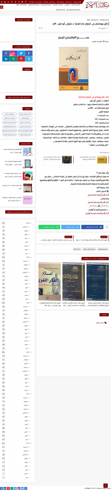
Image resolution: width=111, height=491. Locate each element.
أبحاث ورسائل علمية (25, 114)
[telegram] (15, 1)
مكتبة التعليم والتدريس (73, 9)
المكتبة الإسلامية (46, 4)
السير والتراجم (104, 19)
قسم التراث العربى (25, 126)
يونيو (26, 234)
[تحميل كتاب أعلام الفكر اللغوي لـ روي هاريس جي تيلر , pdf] (49, 281)
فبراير (26, 249)
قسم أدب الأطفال (9, 118)
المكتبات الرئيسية (58, 4)
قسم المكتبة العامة (9, 134)
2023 (27, 352)
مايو (26, 238)
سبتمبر (26, 268)
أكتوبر (26, 314)
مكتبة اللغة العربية (33, 4)
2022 (27, 394)
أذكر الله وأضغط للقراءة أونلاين (97, 213)
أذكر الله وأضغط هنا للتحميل (98, 195)
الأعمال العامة (60, 9)
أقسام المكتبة (75, 4)
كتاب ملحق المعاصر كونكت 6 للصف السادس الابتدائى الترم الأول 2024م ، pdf (13, 176)
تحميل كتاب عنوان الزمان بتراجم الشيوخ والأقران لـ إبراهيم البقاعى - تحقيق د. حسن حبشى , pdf (98, 304)
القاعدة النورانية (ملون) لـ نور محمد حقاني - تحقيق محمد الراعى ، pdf (13, 164)
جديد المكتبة (68, 2)
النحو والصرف (25, 118)
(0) (39, 28)
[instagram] (18, 1)
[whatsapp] (8, 1)
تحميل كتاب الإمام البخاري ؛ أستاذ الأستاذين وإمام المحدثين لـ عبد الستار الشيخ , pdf (86, 158)
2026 (27, 223)
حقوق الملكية (60, 2)
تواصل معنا (39, 2)
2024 (27, 302)
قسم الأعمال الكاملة (9, 122)
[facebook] (25, 1)
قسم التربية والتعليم (10, 126)
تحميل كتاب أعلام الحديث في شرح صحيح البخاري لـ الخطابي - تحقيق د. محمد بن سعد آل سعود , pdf (51, 158)
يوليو (26, 230)
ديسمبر (25, 261)
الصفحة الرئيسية (77, 2)
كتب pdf (76, 249)
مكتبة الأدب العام (21, 4)
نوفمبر (26, 264)
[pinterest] (11, 1)
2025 (27, 257)
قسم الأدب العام (92, 19)
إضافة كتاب (31, 2)
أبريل (26, 242)
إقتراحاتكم (45, 2)
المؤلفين (67, 4)
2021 (27, 443)
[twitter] (22, 1)
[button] (92, 227)
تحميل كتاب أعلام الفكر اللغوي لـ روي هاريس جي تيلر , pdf (50, 304)
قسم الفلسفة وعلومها (9, 130)
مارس (26, 245)
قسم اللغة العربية (25, 134)
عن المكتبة (52, 2)
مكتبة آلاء (87, 488)
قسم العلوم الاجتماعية (25, 130)
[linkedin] (4, 1)
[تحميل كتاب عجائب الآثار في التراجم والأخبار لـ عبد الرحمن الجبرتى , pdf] (73, 281)
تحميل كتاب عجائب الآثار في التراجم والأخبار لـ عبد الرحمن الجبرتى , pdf (74, 304)
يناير (27, 253)
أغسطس (25, 226)
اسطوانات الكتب (9, 114)
